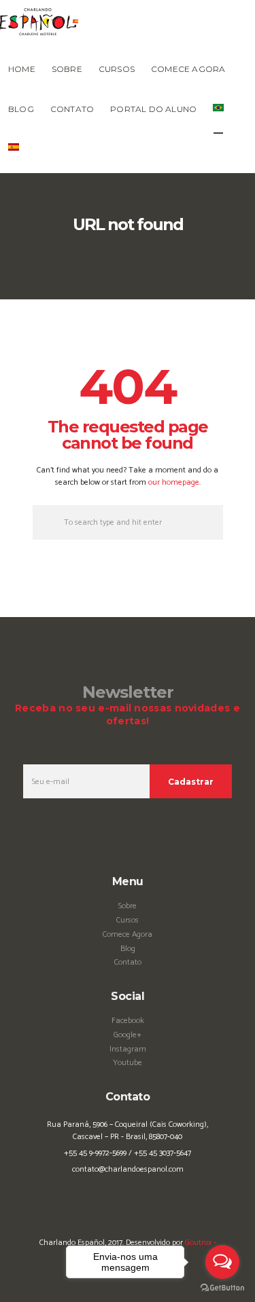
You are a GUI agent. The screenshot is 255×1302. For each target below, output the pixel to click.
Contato (127, 962)
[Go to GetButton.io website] (222, 1288)
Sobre (127, 905)
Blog (127, 948)
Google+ (127, 1034)
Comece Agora (127, 934)
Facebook (128, 1020)
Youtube (127, 1062)
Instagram (127, 1049)
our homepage (173, 482)
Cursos (127, 920)
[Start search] (47, 522)
